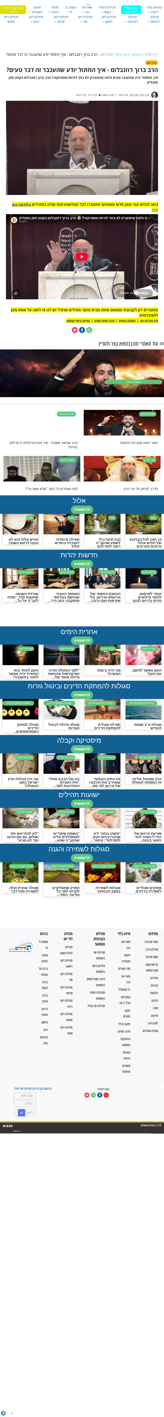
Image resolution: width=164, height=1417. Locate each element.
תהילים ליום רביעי (36, 19)
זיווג (45, 1029)
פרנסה (44, 1022)
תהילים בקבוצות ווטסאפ (99, 939)
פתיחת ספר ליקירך (154, 9)
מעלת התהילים (150, 1030)
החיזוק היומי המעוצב (78, 321)
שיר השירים (124, 968)
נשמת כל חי (71, 9)
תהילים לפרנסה (133, 19)
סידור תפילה (123, 1031)
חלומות (154, 992)
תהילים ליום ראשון (109, 19)
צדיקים (154, 1015)
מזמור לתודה (55, 9)
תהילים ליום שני (85, 19)
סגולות (154, 985)
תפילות (153, 934)
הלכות (154, 1000)
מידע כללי (124, 934)
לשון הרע (153, 1023)
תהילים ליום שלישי (61, 19)
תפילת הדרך (151, 949)
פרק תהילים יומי (149, 321)
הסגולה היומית (127, 321)
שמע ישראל (152, 956)
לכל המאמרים (82, 509)
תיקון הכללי (124, 1024)
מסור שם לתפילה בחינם (13, 10)
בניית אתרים (16, 1131)
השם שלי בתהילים (131, 10)
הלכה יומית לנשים (104, 321)
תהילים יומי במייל (96, 1005)
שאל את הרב (87, 9)
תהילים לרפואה (155, 19)
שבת (155, 1008)
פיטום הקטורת (37, 9)
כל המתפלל (124, 989)
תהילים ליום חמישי (11, 19)
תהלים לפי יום (68, 936)
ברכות (44, 934)
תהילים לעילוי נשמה (107, 9)
